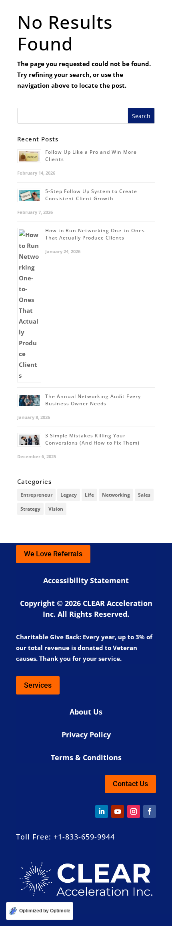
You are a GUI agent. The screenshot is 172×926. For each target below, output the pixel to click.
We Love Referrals (53, 554)
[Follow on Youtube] (117, 811)
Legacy (68, 494)
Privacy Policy (86, 734)
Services (38, 685)
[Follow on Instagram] (133, 811)
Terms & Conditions (86, 757)
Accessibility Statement (86, 580)
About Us (86, 712)
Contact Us (130, 783)
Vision (55, 508)
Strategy (30, 508)
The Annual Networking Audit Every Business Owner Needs (93, 400)
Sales (144, 494)
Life (89, 494)
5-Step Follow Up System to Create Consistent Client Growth (91, 195)
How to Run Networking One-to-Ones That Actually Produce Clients (95, 234)
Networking (116, 494)
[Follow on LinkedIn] (101, 811)
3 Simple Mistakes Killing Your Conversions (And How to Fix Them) (92, 439)
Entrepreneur (36, 494)
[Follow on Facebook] (149, 811)
